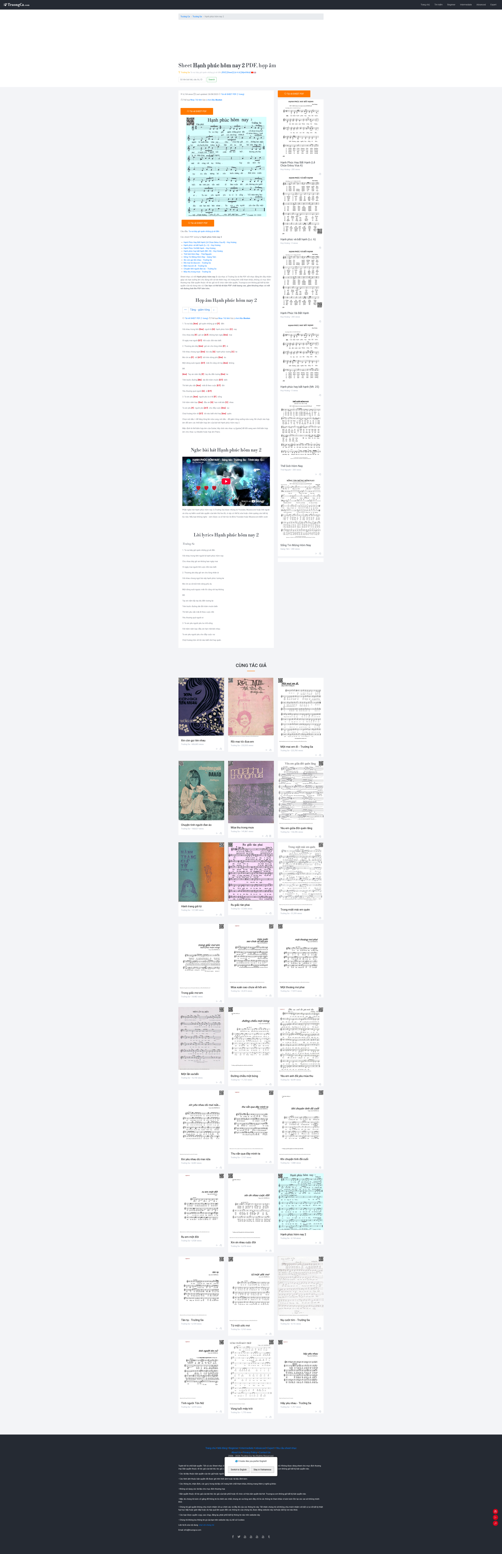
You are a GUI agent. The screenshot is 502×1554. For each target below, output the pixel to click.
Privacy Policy (250, 1452)
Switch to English (239, 1469)
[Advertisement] (251, 40)
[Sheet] (230, 72)
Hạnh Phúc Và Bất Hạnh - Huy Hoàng (199, 248)
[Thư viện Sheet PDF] (16, 4)
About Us (236, 1452)
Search (212, 79)
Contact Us (264, 1452)
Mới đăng (222, 1448)
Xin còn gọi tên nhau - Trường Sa (198, 260)
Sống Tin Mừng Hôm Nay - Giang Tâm (200, 257)
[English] (255, 72)
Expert (493, 4)
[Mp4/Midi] (246, 72)
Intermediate (466, 4)
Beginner (451, 4)
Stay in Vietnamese (262, 1469)
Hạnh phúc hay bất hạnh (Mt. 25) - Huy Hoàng (203, 251)
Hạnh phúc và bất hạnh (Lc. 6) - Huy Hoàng (202, 245)
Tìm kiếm (438, 4)
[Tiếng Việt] (252, 72)
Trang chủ (425, 4)
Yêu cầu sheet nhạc (286, 1448)
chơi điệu (214, 100)
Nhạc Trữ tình (196, 100)
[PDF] (224, 72)
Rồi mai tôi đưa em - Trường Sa (197, 263)
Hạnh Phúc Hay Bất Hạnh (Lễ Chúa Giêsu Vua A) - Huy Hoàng (210, 242)
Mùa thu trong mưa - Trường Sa (197, 272)
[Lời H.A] (237, 72)
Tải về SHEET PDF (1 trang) (232, 94)
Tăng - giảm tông (200, 309)
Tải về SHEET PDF (198, 111)
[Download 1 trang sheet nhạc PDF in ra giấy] (495, 1511)
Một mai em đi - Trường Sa (195, 266)
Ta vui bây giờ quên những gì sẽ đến (204, 231)
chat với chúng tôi (206, 1525)
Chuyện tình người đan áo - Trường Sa (200, 269)
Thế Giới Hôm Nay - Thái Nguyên (198, 254)
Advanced (481, 4)
